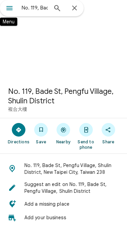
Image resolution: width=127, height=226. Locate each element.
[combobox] (35, 8)
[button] (63, 168)
